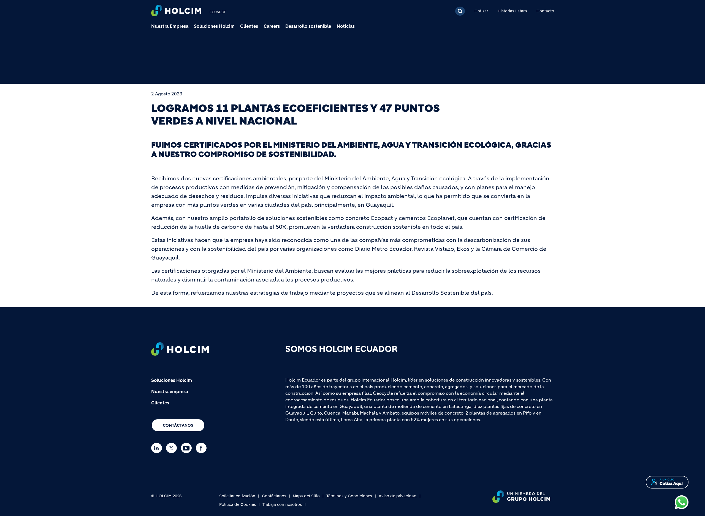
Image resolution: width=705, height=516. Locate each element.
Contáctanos (178, 425)
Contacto (545, 11)
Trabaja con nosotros (282, 504)
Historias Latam (512, 11)
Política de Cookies (237, 504)
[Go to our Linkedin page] (158, 448)
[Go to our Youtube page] (187, 448)
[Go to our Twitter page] (173, 448)
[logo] (176, 11)
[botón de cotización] (667, 481)
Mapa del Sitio (306, 495)
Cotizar (481, 11)
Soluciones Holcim (214, 26)
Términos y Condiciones (349, 495)
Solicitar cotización (237, 495)
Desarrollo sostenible (308, 26)
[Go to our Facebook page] (202, 448)
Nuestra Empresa (169, 26)
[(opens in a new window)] (681, 501)
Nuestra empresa (169, 391)
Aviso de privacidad (398, 495)
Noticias (346, 26)
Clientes (249, 26)
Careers (272, 26)
